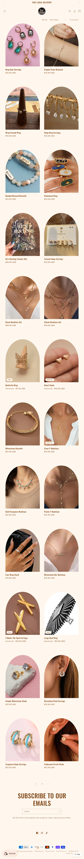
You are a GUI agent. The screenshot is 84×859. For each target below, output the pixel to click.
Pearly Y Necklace (52, 511)
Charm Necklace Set (52, 322)
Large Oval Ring (51, 638)
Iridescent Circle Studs (54, 764)
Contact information (72, 853)
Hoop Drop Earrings (52, 132)
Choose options (61, 142)
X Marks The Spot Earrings (16, 638)
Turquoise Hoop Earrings (15, 764)
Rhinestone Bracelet (14, 448)
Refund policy (39, 851)
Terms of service (61, 851)
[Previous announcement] (4, 2)
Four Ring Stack (12, 575)
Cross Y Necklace (51, 448)
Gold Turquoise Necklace (15, 511)
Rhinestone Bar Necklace (54, 575)
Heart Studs (49, 385)
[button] (4, 11)
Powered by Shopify (26, 851)
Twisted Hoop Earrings (53, 259)
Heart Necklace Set (13, 322)
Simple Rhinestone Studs (16, 701)
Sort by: (45, 20)
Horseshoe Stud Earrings (54, 701)
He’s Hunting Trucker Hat (16, 259)
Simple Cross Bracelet (53, 69)
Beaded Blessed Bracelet (15, 196)
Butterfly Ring (11, 385)
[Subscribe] (59, 811)
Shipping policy (74, 851)
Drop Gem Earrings (13, 69)
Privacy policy (49, 851)
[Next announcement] (79, 2)
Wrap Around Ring (13, 132)
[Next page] (48, 783)
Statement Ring (51, 196)
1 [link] (36, 784)
